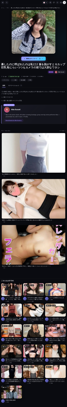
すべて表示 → (62, 130)
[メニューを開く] (2, 2)
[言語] (44, 2)
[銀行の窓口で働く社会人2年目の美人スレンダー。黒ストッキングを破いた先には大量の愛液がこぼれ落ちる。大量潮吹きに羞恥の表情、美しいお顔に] (11, 331)
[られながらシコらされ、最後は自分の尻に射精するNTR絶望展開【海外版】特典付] (11, 311)
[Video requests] (49, 2)
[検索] (6, 2)
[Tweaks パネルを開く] (60, 2)
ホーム (2, 7)
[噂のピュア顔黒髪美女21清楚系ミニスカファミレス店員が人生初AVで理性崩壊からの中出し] (11, 351)
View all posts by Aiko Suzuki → (13, 120)
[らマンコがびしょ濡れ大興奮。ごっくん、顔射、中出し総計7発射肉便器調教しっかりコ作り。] (11, 291)
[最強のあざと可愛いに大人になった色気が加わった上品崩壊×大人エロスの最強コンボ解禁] (33, 331)
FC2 (8, 7)
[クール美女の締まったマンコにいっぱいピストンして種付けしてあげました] (54, 311)
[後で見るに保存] (19, 283)
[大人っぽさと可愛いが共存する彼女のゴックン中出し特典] (54, 351)
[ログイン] (63, 2)
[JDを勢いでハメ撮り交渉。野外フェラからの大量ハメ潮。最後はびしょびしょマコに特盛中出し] (33, 351)
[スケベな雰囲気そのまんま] (54, 290)
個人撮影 (23, 80)
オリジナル (6, 80)
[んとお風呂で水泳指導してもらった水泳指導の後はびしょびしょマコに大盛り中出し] (11, 372)
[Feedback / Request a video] (53, 2)
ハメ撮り (15, 80)
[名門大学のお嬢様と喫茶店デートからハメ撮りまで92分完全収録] (33, 291)
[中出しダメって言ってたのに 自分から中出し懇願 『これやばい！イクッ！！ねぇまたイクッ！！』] (54, 331)
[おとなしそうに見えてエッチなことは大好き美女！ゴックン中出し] (33, 311)
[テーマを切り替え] (56, 2)
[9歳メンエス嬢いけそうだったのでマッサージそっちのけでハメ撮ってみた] (54, 372)
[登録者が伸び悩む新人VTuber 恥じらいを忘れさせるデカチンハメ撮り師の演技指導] (33, 372)
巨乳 (30, 80)
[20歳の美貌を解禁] (11, 391)
